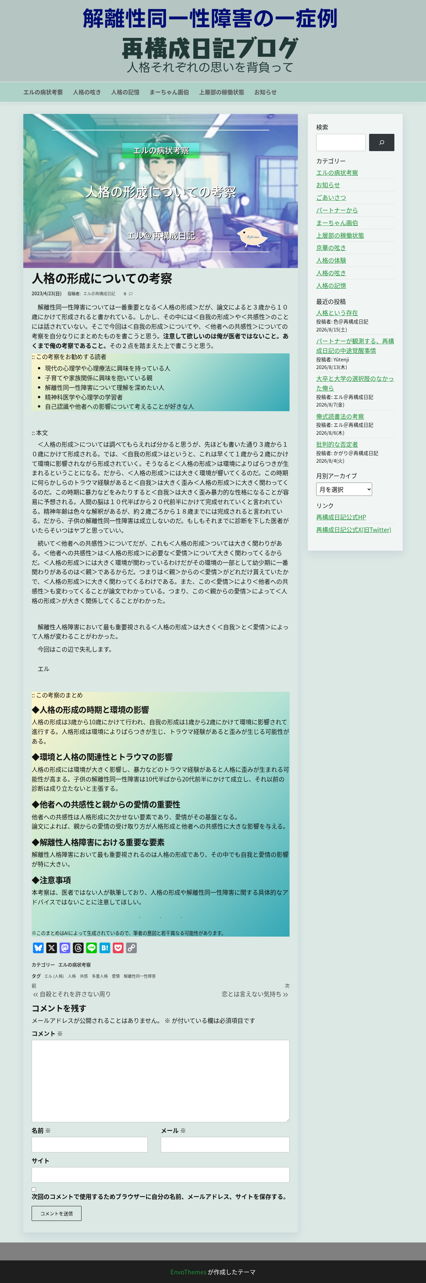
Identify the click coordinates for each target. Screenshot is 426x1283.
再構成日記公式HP (341, 516)
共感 (84, 976)
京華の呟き (331, 247)
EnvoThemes (188, 1271)
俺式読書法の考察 (340, 416)
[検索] (381, 142)
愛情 (116, 976)
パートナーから (337, 210)
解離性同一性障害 (140, 976)
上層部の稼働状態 (221, 92)
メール (173, 1130)
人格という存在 (337, 312)
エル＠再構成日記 (99, 293)
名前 (41, 1130)
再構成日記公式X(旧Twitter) (353, 529)
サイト (41, 1160)
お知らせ (265, 92)
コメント (47, 1033)
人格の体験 (331, 260)
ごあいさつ (331, 197)
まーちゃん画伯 (169, 92)
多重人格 (100, 976)
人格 (72, 976)
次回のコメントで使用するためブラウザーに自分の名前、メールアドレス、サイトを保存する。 (160, 1196)
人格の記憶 (125, 92)
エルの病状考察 (43, 92)
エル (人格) (54, 976)
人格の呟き (87, 92)
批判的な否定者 (337, 444)
